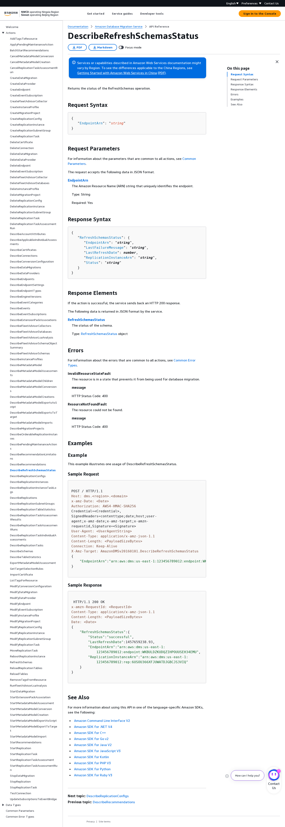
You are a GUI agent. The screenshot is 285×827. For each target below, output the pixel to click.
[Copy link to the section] (64, 105)
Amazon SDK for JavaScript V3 (97, 751)
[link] (159, 26)
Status (92, 263)
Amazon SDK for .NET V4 (93, 727)
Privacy (91, 821)
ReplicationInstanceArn (109, 258)
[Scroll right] (166, 13)
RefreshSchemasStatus (100, 238)
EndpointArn (91, 123)
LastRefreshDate (101, 253)
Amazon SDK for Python (92, 769)
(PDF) (162, 73)
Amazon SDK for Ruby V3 (93, 775)
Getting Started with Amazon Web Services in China (117, 73)
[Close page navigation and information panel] (277, 61)
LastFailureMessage (105, 248)
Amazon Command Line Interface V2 (102, 720)
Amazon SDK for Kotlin (91, 757)
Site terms (105, 821)
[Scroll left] (83, 13)
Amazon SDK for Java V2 (93, 745)
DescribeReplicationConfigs (108, 796)
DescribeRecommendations (114, 802)
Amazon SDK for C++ (90, 733)
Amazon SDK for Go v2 (91, 739)
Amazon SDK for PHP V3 (92, 763)
